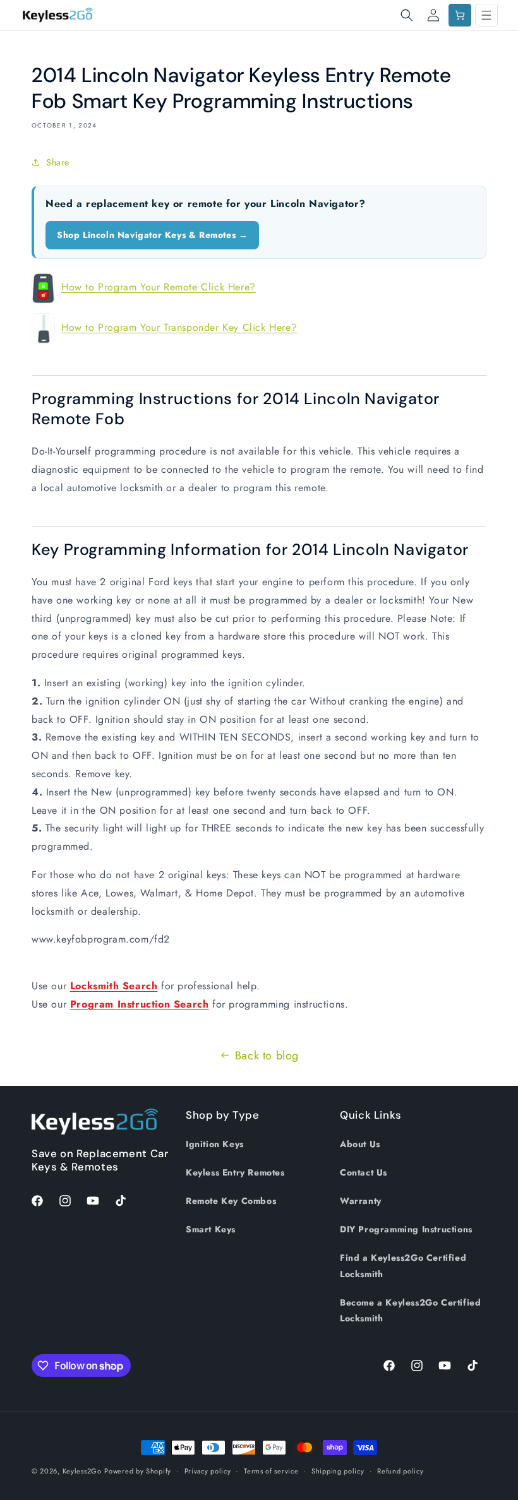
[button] (406, 15)
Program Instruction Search (139, 1004)
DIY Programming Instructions (406, 1229)
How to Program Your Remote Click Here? (158, 287)
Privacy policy (207, 1471)
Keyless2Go (82, 1471)
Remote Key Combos (231, 1200)
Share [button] (57, 162)
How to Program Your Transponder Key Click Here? (179, 327)
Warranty (361, 1200)
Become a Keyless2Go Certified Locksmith (410, 1310)
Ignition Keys (215, 1144)
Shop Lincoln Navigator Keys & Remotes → (152, 235)
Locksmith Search (114, 986)
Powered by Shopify (137, 1471)
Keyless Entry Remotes (235, 1172)
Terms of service (271, 1471)
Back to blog (267, 1055)
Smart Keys (211, 1229)
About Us (360, 1144)
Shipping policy (337, 1471)
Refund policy (400, 1471)
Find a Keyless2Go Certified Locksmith (403, 1265)
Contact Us (363, 1172)
